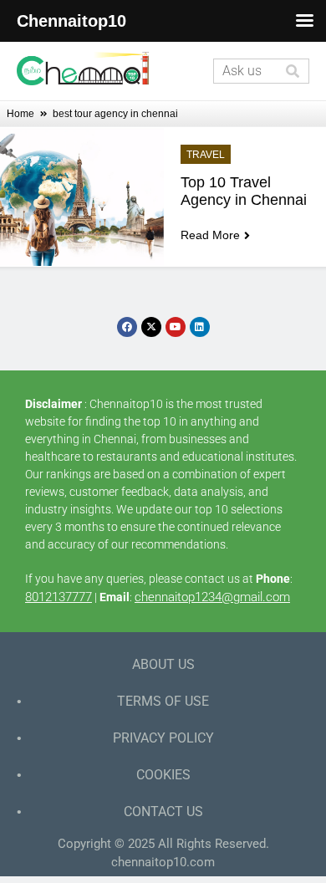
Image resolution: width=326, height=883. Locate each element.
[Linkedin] (200, 327)
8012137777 (58, 597)
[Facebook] (127, 327)
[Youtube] (176, 327)
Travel (205, 155)
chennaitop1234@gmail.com (212, 597)
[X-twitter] (151, 327)
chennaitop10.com (163, 862)
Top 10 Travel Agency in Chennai (244, 191)
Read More (210, 235)
